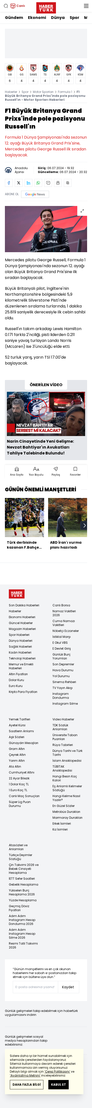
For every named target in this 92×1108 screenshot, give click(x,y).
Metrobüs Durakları (66, 812)
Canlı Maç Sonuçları (24, 796)
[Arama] (6, 6)
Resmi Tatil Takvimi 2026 (23, 945)
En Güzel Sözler (64, 806)
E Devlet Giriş (62, 648)
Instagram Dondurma (61, 696)
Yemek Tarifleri (19, 719)
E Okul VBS (60, 643)
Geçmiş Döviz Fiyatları (19, 908)
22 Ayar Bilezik (19, 778)
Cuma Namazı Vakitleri (64, 623)
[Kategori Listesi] (86, 6)
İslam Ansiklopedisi (67, 760)
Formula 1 (65, 92)
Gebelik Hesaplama (23, 884)
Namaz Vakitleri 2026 (64, 613)
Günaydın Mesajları (23, 743)
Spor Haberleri (19, 635)
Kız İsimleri (60, 829)
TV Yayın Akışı (63, 688)
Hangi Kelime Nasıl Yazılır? (66, 798)
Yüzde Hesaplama (23, 900)
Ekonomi (37, 17)
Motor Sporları (43, 92)
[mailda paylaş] (48, 183)
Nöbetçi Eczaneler (66, 631)
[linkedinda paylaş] (28, 183)
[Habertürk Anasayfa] (46, 7)
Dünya (58, 17)
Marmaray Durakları (67, 818)
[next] (84, 525)
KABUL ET (58, 1084)
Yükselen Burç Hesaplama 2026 (22, 892)
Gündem (14, 17)
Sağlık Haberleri (20, 646)
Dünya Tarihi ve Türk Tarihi (67, 753)
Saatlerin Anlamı (21, 731)
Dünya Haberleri (20, 641)
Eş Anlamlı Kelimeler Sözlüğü (67, 788)
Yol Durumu (61, 676)
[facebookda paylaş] (9, 183)
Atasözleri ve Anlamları (18, 847)
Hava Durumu (63, 670)
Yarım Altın (17, 760)
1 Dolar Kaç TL (19, 784)
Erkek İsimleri (62, 823)
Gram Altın (17, 749)
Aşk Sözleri (16, 737)
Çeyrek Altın (17, 755)
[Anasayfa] (17, 593)
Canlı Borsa (61, 605)
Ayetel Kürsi (17, 725)
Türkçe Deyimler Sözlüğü (20, 857)
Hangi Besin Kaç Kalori (65, 778)
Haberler (11, 92)
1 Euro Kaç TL (18, 790)
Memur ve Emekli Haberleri (21, 666)
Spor (74, 17)
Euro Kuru (16, 686)
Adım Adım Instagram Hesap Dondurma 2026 (22, 920)
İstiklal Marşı (62, 637)
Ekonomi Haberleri (22, 617)
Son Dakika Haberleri (24, 605)
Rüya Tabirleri (63, 745)
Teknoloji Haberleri (22, 658)
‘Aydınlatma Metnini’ (25, 1075)
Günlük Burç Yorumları (62, 656)
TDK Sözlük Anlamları (60, 727)
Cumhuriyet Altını (21, 772)
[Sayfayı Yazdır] (58, 183)
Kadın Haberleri (20, 652)
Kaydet (68, 987)
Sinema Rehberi (64, 682)
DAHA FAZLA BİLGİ (27, 1084)
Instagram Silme (65, 703)
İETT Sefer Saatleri (22, 878)
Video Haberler (63, 719)
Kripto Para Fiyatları (23, 692)
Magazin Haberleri (22, 629)
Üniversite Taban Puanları (65, 737)
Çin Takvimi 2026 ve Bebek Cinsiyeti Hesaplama (24, 869)
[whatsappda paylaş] (38, 183)
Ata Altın (15, 766)
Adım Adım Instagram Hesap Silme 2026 (22, 934)
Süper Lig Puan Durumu (20, 804)
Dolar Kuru (16, 680)
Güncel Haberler (21, 623)
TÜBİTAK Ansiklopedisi (62, 768)
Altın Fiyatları (18, 674)
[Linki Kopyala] (68, 183)
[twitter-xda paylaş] (19, 183)
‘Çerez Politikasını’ (57, 1071)
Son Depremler (63, 664)
